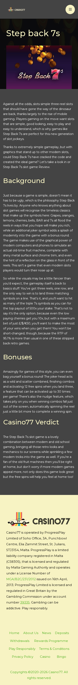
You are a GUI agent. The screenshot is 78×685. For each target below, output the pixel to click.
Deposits (62, 633)
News (46, 633)
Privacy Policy (22, 657)
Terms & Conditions (54, 649)
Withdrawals (19, 641)
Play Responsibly (22, 649)
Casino (45, 657)
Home (14, 633)
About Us (30, 633)
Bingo (61, 657)
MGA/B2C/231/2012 (21, 579)
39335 (25, 602)
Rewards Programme (51, 641)
